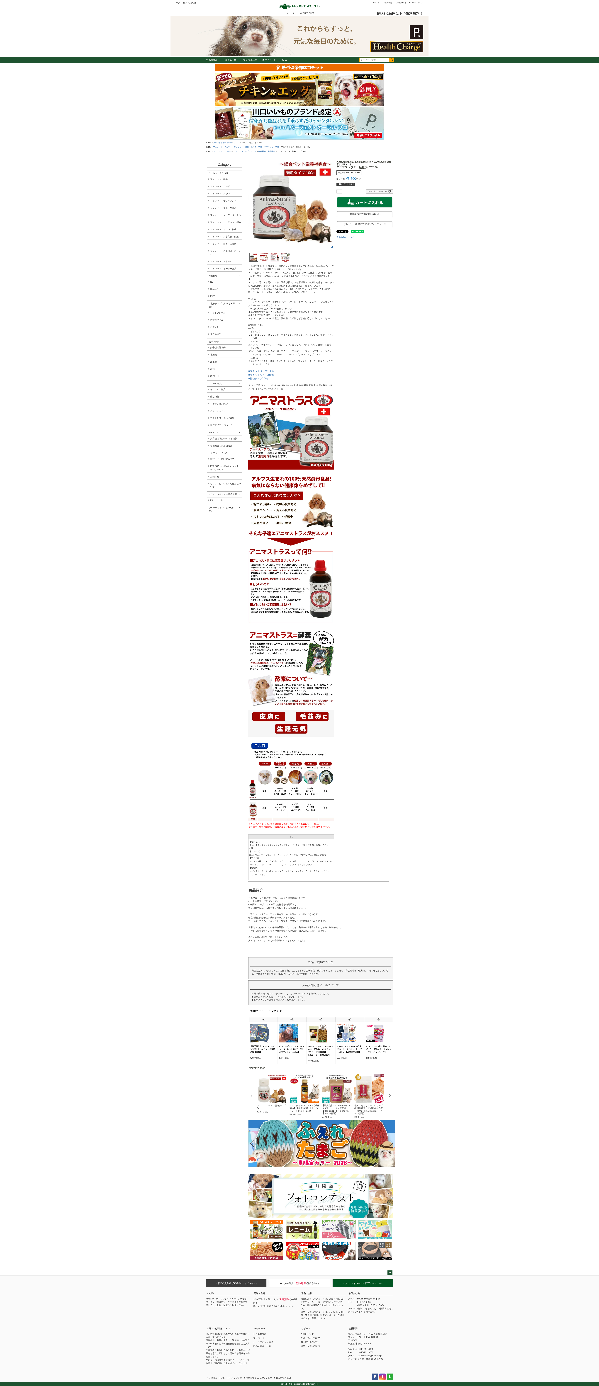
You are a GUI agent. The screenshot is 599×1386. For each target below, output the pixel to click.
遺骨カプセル (216, 320)
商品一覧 (231, 60)
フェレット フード (220, 186)
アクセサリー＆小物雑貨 (222, 418)
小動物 (213, 354)
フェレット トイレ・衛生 (223, 229)
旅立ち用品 (215, 334)
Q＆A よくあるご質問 (231, 1377)
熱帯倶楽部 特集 (218, 347)
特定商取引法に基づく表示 (259, 1377)
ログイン (377, 3)
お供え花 (214, 327)
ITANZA (214, 289)
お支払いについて (309, 1342)
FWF (212, 296)
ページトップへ (389, 1272)
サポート (305, 1328)
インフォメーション (218, 453)
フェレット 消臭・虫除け (223, 243)
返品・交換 (306, 1293)
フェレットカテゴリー (222, 143)
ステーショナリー (219, 411)
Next (390, 1095)
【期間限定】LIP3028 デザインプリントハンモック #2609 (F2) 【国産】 (262, 1049)
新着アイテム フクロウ (222, 425)
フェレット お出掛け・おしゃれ (225, 252)
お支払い (211, 1293)
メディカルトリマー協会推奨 (223, 494)
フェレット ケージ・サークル (225, 215)
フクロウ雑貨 (215, 383)
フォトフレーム (218, 312)
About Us (213, 432)
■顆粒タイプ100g (258, 378)
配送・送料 (259, 1293)
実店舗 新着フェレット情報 (223, 438)
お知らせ (214, 476)
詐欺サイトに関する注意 (222, 459)
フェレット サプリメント (245, 151)
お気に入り (251, 60)
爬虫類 (213, 362)
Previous (251, 1096)
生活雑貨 (214, 396)
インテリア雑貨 (218, 389)
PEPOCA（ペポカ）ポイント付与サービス (224, 468)
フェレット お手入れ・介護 (224, 236)
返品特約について (345, 237)
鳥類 (212, 369)
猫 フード (215, 376)
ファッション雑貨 (219, 403)
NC (211, 282)
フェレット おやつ (220, 193)
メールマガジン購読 (263, 1342)
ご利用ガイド (401, 3)
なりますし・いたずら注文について (225, 485)
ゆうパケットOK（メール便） (221, 509)
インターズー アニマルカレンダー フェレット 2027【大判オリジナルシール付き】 (291, 1049)
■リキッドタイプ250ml (261, 374)
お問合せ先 (354, 1293)
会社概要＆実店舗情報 (221, 445)
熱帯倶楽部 (214, 341)
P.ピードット (216, 500)
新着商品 (213, 60)
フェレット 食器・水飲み (223, 208)
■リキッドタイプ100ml (261, 371)
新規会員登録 (259, 1334)
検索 (391, 60)
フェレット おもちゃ (221, 261)
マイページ (270, 60)
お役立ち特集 (256, 147)
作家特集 (213, 276)
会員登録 (388, 3)
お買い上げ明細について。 (220, 1328)
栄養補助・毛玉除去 (266, 151)
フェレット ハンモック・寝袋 (225, 222)
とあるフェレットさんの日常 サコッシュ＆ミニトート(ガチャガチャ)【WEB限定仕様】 (349, 1049)
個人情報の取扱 (283, 1377)
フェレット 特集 (241, 147)
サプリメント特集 (271, 147)
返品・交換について (310, 1346)
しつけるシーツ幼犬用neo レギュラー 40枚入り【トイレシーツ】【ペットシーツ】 (378, 1049)
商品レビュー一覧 (262, 1346)
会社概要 (353, 1328)
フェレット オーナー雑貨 (223, 268)
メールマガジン (416, 3)
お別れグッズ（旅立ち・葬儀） (222, 305)
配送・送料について (310, 1338)
